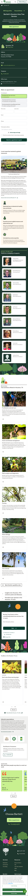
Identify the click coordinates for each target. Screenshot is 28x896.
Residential (5, 862)
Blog (15, 870)
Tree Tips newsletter (19, 866)
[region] (14, 885)
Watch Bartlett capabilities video (13, 585)
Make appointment (14, 26)
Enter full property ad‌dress (8, 621)
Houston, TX (5, 789)
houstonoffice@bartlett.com (9, 65)
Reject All (14, 889)
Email (2, 115)
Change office (8, 10)
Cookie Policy (10, 883)
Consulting (5, 866)
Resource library (18, 862)
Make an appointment (14, 820)
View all (13, 709)
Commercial (5, 864)
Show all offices (18, 10)
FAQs (16, 868)
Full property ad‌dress (5, 127)
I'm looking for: (4, 93)
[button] (14, 198)
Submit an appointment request (14, 140)
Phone (2, 121)
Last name (16, 108)
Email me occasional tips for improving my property (13, 135)
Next (13, 628)
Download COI (9, 754)
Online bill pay (22, 2)
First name (3, 108)
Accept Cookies (14, 893)
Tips (15, 864)
